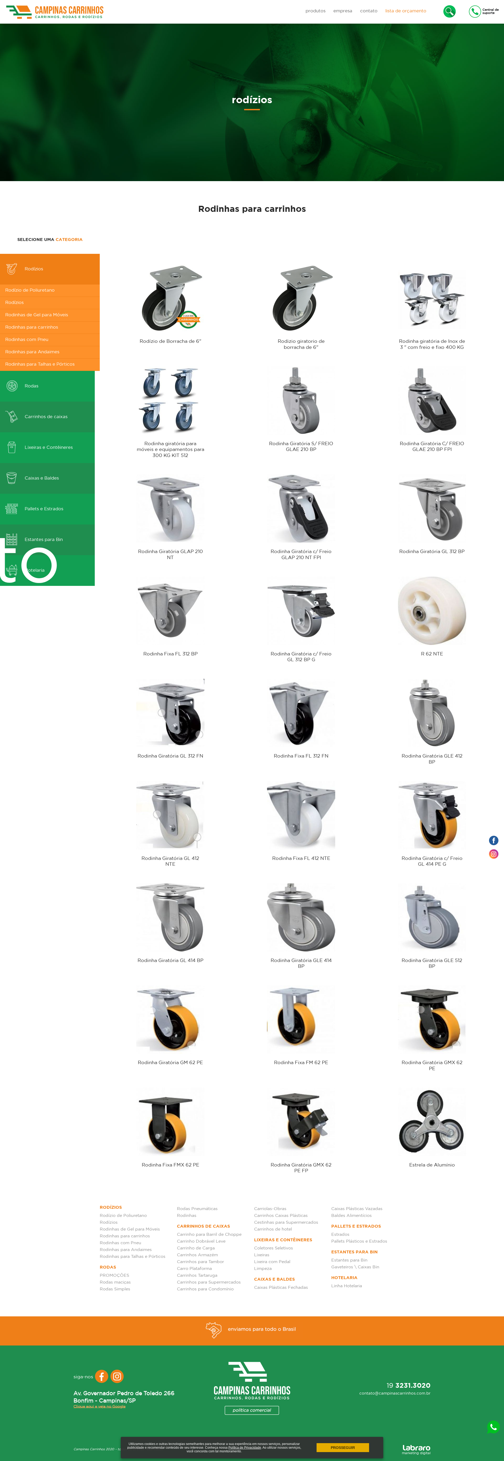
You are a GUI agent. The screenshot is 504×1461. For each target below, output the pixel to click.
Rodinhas (186, 1216)
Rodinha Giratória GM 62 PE (170, 1063)
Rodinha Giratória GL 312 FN (170, 756)
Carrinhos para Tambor (200, 1262)
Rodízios (33, 269)
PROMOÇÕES (114, 1276)
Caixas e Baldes (41, 478)
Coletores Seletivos (273, 1248)
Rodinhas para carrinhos (31, 327)
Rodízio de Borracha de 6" (170, 341)
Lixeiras (261, 1255)
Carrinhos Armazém (197, 1255)
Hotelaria (344, 1278)
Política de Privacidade (244, 1447)
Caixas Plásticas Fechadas (281, 1288)
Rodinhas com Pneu (26, 340)
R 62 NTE (432, 654)
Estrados (340, 1235)
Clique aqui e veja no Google (99, 1406)
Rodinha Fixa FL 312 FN (301, 756)
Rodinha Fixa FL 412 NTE (301, 858)
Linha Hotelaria (346, 1286)
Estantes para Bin (354, 1252)
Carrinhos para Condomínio (205, 1289)
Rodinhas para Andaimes (32, 352)
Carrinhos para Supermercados (209, 1282)
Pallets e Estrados (43, 509)
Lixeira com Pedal (272, 1262)
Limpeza (263, 1269)
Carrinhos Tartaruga (197, 1276)
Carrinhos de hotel (273, 1229)
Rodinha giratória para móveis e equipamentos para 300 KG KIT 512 (170, 450)
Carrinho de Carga (196, 1248)
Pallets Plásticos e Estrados (359, 1241)
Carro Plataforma (194, 1269)
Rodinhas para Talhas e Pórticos (40, 364)
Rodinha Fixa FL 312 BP (170, 654)
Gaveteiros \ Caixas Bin (355, 1267)
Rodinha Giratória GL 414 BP (170, 961)
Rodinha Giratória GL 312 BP (432, 552)
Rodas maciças (115, 1282)
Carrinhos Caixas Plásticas (281, 1216)
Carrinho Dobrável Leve (201, 1241)
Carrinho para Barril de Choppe (209, 1235)
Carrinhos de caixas (45, 417)
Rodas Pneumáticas (197, 1209)
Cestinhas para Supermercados (286, 1222)
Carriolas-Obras (270, 1209)
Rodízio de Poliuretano (30, 290)
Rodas (30, 386)
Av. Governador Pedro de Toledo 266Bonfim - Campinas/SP (124, 1397)
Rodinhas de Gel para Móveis (36, 315)
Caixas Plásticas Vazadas (356, 1209)
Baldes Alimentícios (351, 1216)
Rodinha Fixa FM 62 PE (301, 1063)
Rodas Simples (115, 1289)
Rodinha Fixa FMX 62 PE (170, 1165)
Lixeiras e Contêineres (48, 448)
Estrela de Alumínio (432, 1165)
